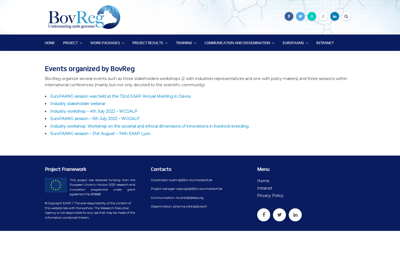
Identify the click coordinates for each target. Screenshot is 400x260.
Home (50, 43)
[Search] (346, 16)
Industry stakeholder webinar (78, 103)
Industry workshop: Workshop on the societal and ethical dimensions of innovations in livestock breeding (149, 126)
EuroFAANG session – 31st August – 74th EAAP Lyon (100, 133)
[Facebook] (289, 16)
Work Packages (105, 43)
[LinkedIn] (334, 16)
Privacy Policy (270, 195)
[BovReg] (86, 17)
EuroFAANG (293, 43)
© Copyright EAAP (58, 203)
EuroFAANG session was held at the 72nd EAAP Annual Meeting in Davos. (120, 96)
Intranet (325, 43)
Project (70, 43)
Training (184, 43)
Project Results (148, 43)
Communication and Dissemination (237, 43)
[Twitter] (300, 16)
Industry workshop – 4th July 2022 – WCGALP (93, 111)
